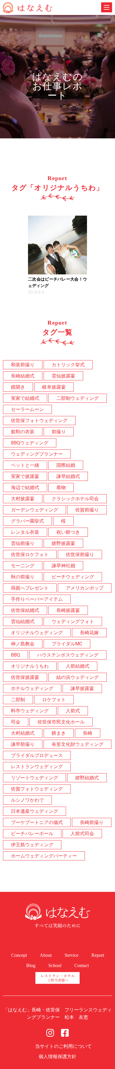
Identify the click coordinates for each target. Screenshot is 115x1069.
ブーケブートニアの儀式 (37, 822)
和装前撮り (22, 364)
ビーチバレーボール (32, 833)
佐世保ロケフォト (30, 554)
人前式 (73, 711)
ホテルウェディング (32, 688)
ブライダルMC (67, 644)
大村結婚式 (22, 733)
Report (97, 955)
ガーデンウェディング (34, 510)
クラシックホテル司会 (75, 498)
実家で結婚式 (25, 398)
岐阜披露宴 (54, 387)
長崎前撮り (92, 822)
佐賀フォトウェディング (37, 789)
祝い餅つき (68, 532)
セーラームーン (27, 409)
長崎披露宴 (68, 610)
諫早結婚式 (68, 476)
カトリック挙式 (68, 364)
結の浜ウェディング (77, 677)
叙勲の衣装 (22, 431)
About (46, 955)
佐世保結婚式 (25, 610)
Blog (30, 965)
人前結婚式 (77, 666)
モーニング (22, 565)
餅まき (59, 733)
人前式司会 (82, 833)
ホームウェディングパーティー (44, 856)
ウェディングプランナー (37, 454)
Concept (19, 955)
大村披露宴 (22, 498)
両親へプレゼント (30, 588)
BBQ (15, 655)
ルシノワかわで (27, 800)
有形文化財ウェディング (78, 744)
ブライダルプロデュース (37, 755)
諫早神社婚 (63, 565)
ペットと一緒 (25, 465)
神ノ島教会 (22, 644)
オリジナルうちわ (30, 666)
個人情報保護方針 (57, 1056)
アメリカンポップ (85, 588)
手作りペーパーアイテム (37, 599)
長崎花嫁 (89, 632)
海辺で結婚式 (25, 487)
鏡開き (18, 387)
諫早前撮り (22, 744)
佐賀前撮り (87, 510)
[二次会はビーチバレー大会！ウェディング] (57, 245)
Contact (81, 965)
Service (71, 955)
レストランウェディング (37, 766)
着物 (61, 487)
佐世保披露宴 (25, 677)
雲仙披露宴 (63, 376)
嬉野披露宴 (63, 543)
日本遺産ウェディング (34, 811)
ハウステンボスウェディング (67, 655)
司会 (15, 722)
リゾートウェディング (34, 778)
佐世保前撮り (80, 554)
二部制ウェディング (77, 398)
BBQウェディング (29, 443)
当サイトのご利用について (63, 1046)
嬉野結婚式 (87, 778)
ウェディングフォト (73, 621)
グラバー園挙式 (27, 521)
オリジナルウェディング (37, 632)
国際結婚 (65, 465)
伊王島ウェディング (32, 845)
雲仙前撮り (22, 543)
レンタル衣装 (25, 532)
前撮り (59, 431)
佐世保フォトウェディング (39, 420)
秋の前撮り (22, 577)
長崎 (87, 733)
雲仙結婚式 (22, 621)
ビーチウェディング (73, 577)
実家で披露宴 (25, 476)
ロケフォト (54, 699)
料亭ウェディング (30, 711)
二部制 (18, 699)
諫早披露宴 (82, 688)
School (54, 965)
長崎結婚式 (22, 376)
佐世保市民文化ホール (61, 722)
